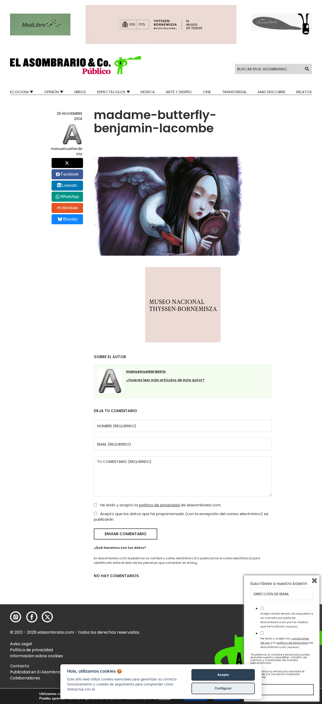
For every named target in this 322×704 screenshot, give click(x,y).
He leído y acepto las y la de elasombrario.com (286, 642)
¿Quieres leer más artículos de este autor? (165, 380)
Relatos (304, 91)
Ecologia (19, 91)
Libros (80, 91)
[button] (75, 65)
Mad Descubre (271, 91)
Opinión (51, 91)
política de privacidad (160, 505)
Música (148, 91)
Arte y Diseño (179, 91)
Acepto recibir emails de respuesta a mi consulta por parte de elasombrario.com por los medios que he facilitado (286, 620)
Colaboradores (25, 678)
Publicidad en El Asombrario (37, 672)
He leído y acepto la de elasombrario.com (160, 505)
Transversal (234, 91)
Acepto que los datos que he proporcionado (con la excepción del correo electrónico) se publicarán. (181, 516)
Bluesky (70, 219)
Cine (207, 91)
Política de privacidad (31, 650)
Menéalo (70, 208)
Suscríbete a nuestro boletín (278, 584)
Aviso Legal (21, 644)
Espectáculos (111, 91)
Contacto (19, 666)
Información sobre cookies (36, 656)
